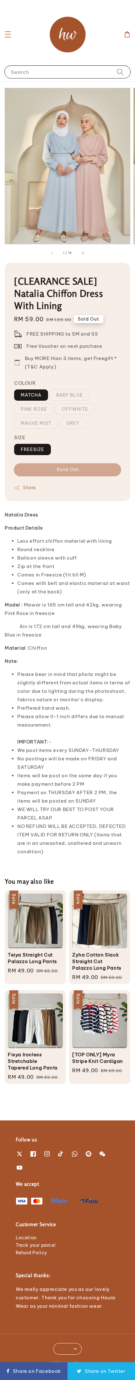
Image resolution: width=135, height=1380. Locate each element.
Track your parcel (36, 1245)
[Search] (120, 72)
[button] (8, 34)
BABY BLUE (69, 395)
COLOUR (25, 383)
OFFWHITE (75, 409)
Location (26, 1237)
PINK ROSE (34, 409)
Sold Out (68, 469)
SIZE (19, 437)
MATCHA (31, 395)
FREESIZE (32, 449)
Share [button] (29, 487)
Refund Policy (31, 1253)
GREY (72, 423)
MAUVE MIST (36, 423)
